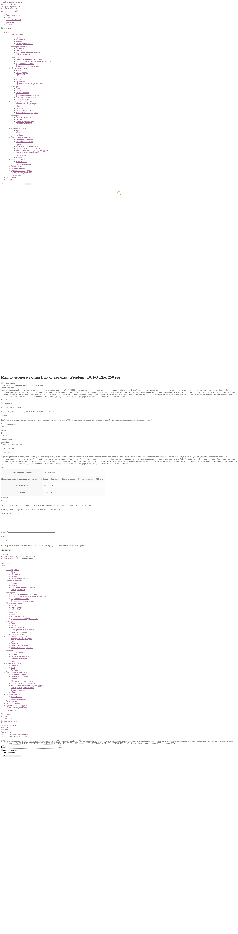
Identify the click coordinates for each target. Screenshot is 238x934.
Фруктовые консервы (25, 64)
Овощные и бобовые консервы (29, 59)
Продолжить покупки (12, 756)
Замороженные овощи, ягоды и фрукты (32, 150)
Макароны (20, 39)
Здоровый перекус (19, 46)
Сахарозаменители (24, 124)
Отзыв (4, 532)
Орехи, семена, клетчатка (21, 173)
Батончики (20, 48)
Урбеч (18, 79)
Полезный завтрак (18, 159)
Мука (18, 37)
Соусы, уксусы (22, 73)
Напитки (14, 86)
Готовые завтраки (23, 164)
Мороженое (21, 157)
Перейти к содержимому (11, 2)
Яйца (18, 106)
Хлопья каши (21, 162)
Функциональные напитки (27, 95)
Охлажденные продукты (21, 101)
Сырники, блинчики (24, 142)
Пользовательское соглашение (14, 736)
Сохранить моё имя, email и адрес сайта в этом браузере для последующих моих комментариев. (44, 545)
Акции (9, 179)
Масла (18, 70)
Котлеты (19, 144)
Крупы (19, 41)
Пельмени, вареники (24, 139)
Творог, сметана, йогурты (26, 104)
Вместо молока (22, 93)
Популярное (11, 177)
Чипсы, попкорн (23, 55)
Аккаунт (9, 24)
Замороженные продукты (21, 137)
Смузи (18, 90)
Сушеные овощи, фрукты (21, 171)
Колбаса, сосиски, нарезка (27, 113)
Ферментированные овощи (27, 66)
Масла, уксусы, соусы (20, 68)
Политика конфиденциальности (14, 734)
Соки (18, 88)
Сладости (15, 115)
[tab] (121, 448)
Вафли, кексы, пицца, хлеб (27, 153)
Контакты (10, 22)
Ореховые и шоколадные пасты (29, 84)
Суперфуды (16, 175)
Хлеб (18, 133)
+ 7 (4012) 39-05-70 (9, 559)
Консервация (16, 57)
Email (4, 541)
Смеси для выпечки (24, 44)
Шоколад (20, 119)
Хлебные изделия (18, 128)
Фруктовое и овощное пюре (28, 52)
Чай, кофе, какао (23, 99)
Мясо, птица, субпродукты (27, 146)
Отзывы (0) (11, 448)
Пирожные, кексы (23, 117)
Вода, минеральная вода (26, 97)
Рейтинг (5, 514)
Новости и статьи (13, 20)
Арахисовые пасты (24, 81)
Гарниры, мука (17, 35)
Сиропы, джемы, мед (25, 122)
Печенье (19, 50)
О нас (8, 17)
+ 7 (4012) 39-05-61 (9, 9)
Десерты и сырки (23, 155)
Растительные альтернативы (28, 148)
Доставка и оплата (14, 15)
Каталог (9, 32)
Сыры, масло (21, 108)
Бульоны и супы (18, 168)
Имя (3, 536)
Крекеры (19, 130)
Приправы (20, 75)
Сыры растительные (24, 110)
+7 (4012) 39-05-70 (8, 4)
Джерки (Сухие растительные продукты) (33, 61)
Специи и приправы (19, 166)
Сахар (18, 126)
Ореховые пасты (18, 77)
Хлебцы (19, 135)
